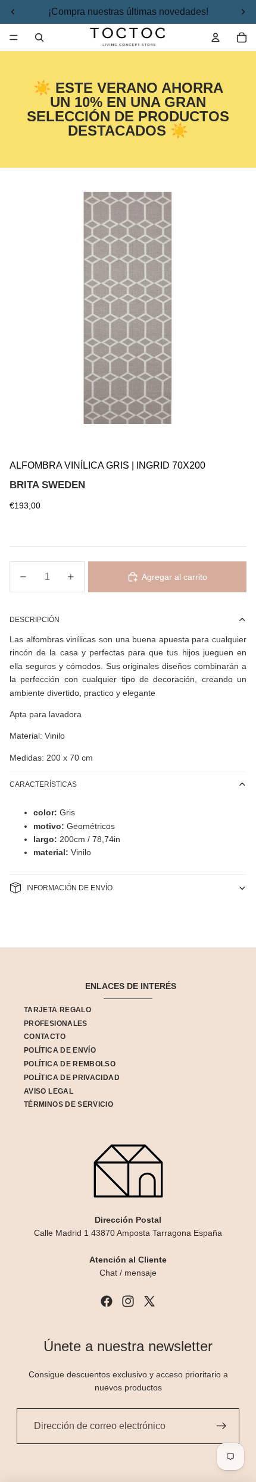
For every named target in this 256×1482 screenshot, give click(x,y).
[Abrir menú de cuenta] (215, 37)
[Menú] (13, 37)
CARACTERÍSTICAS (43, 784)
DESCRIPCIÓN (35, 620)
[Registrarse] (221, 1426)
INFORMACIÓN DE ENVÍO (69, 888)
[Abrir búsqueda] (39, 37)
